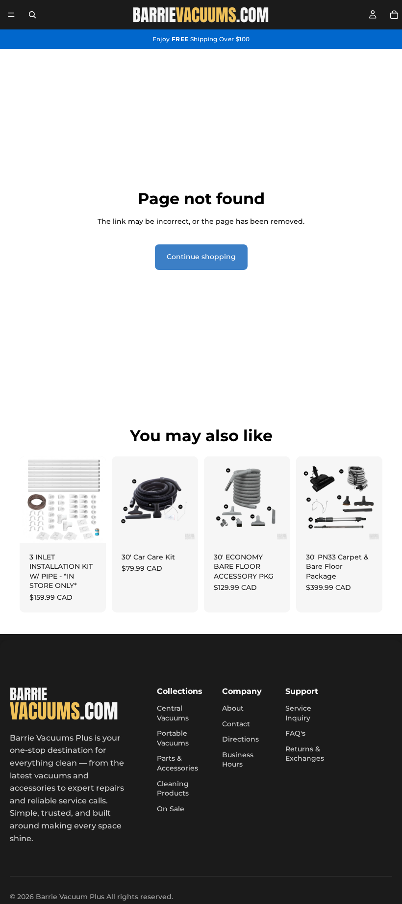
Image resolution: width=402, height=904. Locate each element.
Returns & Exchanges (304, 753)
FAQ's (295, 733)
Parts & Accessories (177, 763)
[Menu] (11, 14)
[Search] (32, 15)
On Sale (170, 808)
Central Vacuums (173, 713)
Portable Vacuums (173, 738)
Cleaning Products (173, 788)
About (233, 708)
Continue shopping (201, 256)
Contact (236, 723)
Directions (240, 739)
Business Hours (237, 759)
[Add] (91, 527)
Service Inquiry (298, 713)
